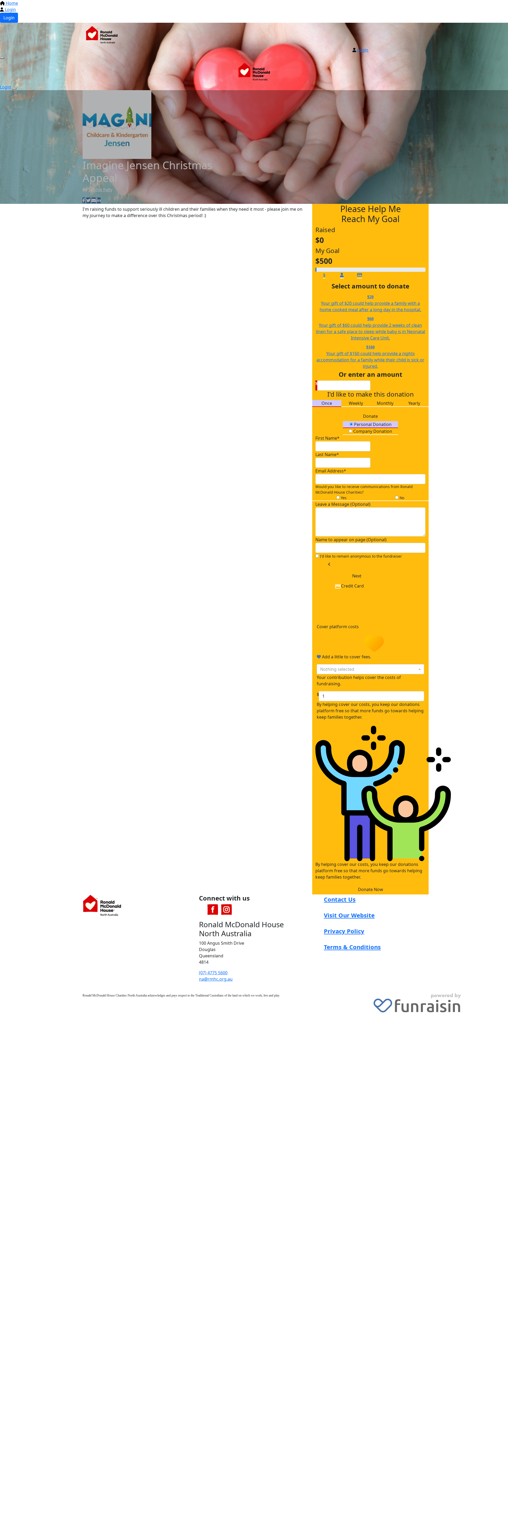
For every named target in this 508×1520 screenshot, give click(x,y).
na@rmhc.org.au (216, 979)
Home (11, 3)
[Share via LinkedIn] (99, 200)
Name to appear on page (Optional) (351, 540)
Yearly (414, 403)
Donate (370, 416)
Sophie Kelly (100, 189)
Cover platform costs (338, 627)
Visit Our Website (349, 915)
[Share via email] (94, 200)
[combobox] (370, 669)
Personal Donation (372, 424)
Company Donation (372, 431)
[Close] (14, 88)
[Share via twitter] (88, 200)
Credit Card (352, 586)
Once (326, 403)
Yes (343, 497)
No (401, 497)
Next (356, 576)
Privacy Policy (344, 931)
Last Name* (327, 454)
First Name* (327, 438)
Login (10, 9)
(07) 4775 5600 (213, 973)
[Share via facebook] (84, 200)
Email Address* (330, 471)
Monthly (385, 403)
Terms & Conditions (352, 947)
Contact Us (340, 899)
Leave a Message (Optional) (342, 504)
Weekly (356, 403)
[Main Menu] (2, 58)
